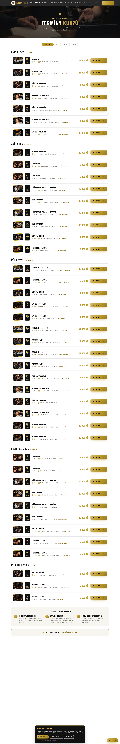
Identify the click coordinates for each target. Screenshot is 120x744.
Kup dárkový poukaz (70, 632)
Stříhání (54, 3)
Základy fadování (39, 83)
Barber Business (39, 304)
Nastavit (69, 737)
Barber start (37, 71)
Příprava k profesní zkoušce (44, 187)
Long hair (36, 163)
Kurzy (31, 3)
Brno (57, 44)
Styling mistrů (38, 236)
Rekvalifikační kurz (40, 59)
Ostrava (66, 44)
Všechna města (48, 44)
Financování (45, 3)
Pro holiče (88, 3)
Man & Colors (37, 199)
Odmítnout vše (56, 737)
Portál (97, 3)
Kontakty (78, 3)
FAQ (72, 3)
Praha (74, 44)
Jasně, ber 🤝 (42, 737)
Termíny (37, 3)
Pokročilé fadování (40, 248)
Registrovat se (99, 60)
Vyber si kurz (108, 3)
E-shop (60, 3)
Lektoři (66, 3)
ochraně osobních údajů (50, 740)
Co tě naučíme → (65, 62)
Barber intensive (39, 131)
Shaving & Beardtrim (40, 95)
